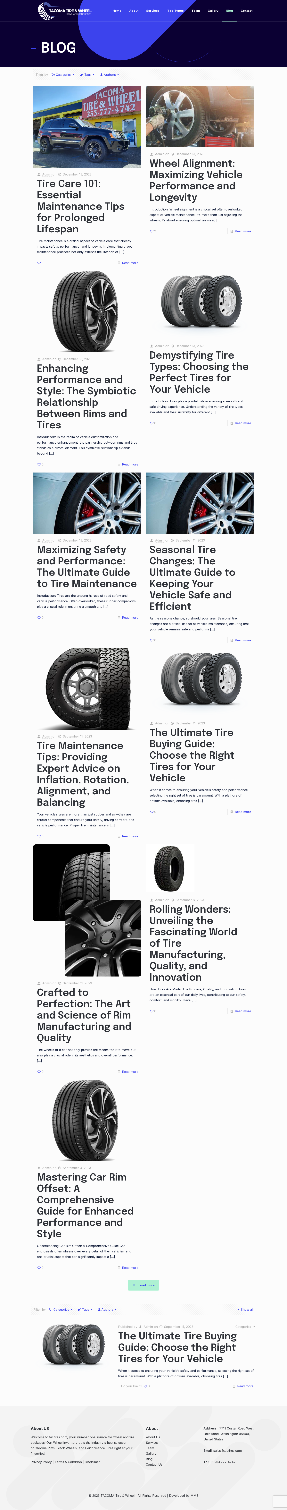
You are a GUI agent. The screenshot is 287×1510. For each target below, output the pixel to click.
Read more (130, 263)
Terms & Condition (68, 1462)
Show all (247, 1309)
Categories (63, 75)
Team (150, 1448)
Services (152, 1443)
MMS (195, 1495)
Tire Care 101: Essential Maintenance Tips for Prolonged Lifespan (81, 207)
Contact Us (154, 1464)
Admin (47, 174)
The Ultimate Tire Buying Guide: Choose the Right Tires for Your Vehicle (192, 756)
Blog (149, 1459)
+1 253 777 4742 (222, 1462)
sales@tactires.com (227, 1451)
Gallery (151, 1453)
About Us (153, 1437)
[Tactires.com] (65, 10)
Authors (110, 75)
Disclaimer (92, 1462)
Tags (87, 75)
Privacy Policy (41, 1462)
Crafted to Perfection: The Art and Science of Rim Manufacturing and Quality (84, 1016)
